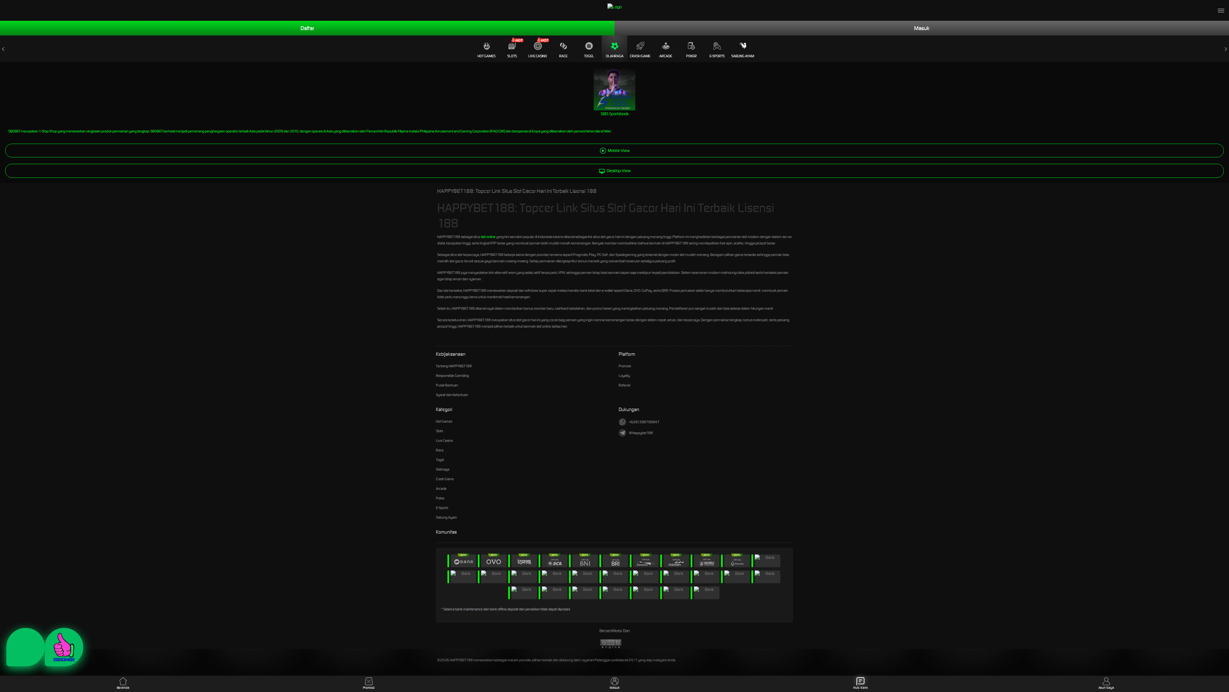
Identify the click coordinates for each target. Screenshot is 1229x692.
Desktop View (619, 170)
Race (563, 56)
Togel (589, 56)
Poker (691, 56)
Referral (624, 385)
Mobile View (619, 150)
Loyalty (624, 375)
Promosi (625, 366)
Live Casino (537, 56)
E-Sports (717, 56)
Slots (512, 56)
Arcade (665, 56)
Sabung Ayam (742, 56)
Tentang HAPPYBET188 (454, 366)
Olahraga (614, 56)
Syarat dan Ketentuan (452, 395)
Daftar (307, 28)
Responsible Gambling (452, 375)
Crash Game (640, 56)
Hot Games (486, 56)
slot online (488, 237)
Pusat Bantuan (447, 385)
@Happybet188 (641, 433)
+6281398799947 (644, 422)
